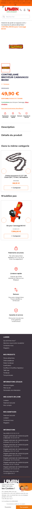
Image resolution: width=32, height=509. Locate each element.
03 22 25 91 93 (15, 438)
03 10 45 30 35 (14, 469)
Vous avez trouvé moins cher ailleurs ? (12, 108)
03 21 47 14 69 (14, 451)
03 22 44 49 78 (14, 442)
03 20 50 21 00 (14, 433)
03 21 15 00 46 (14, 447)
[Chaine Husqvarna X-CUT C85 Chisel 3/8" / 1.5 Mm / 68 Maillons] (16, 161)
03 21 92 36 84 (15, 460)
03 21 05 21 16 (17, 455)
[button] (3, 171)
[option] (16, 171)
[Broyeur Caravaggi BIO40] (16, 210)
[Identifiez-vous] (24, 9)
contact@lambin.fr (9, 473)
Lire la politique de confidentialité (10, 501)
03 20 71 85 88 (14, 464)
